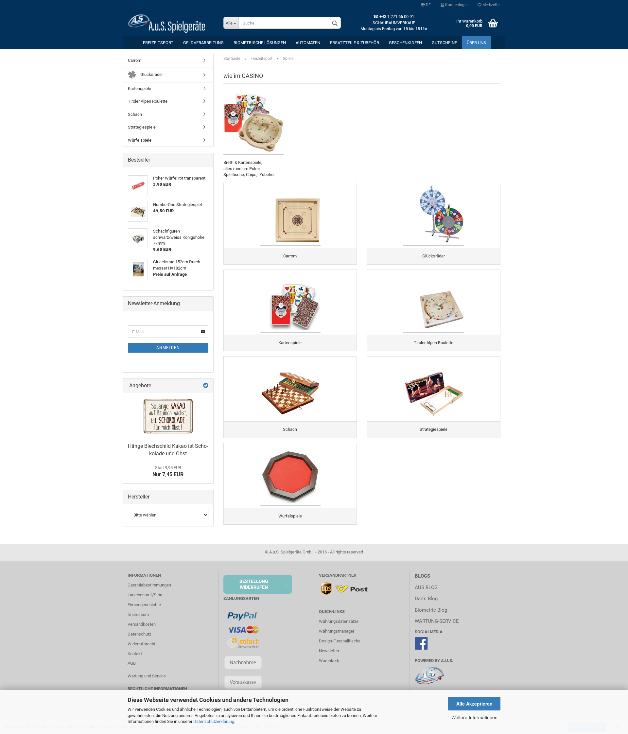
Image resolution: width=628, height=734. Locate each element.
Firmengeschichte (144, 604)
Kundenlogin (456, 5)
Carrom (134, 60)
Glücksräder (151, 74)
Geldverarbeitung (203, 42)
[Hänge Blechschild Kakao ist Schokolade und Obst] (168, 416)
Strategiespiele (142, 127)
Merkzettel (490, 5)
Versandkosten (142, 624)
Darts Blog (426, 599)
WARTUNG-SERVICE (437, 621)
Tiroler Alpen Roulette (147, 101)
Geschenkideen (405, 42)
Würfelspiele (139, 140)
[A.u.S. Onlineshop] (171, 23)
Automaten (308, 42)
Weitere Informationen (474, 717)
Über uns (476, 42)
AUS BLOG (426, 587)
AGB (132, 663)
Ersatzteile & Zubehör (354, 42)
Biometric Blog (431, 610)
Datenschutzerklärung (213, 721)
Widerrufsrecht (141, 643)
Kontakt (135, 653)
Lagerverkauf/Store (146, 594)
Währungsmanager (336, 631)
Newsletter (329, 650)
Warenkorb (329, 660)
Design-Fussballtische (339, 640)
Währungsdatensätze (338, 621)
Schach (135, 114)
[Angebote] (205, 386)
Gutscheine (444, 42)
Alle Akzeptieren (474, 703)
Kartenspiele (139, 88)
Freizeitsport (158, 42)
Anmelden (168, 347)
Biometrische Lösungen (260, 42)
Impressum (138, 614)
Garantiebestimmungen (149, 585)
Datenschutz (139, 634)
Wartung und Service (147, 675)
